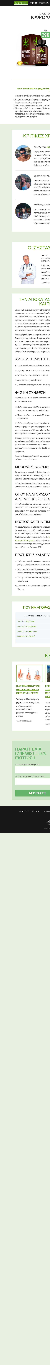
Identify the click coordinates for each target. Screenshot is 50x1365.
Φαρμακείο (23, 812)
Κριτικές (35, 812)
